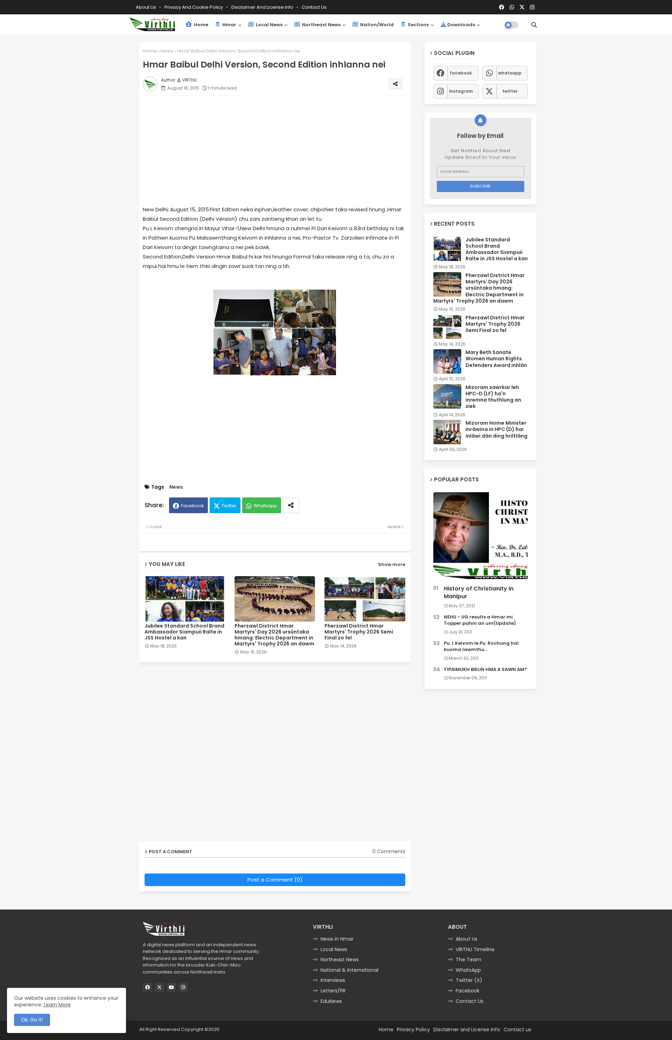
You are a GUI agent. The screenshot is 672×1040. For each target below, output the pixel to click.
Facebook (192, 505)
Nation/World (376, 24)
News (167, 51)
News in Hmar (337, 938)
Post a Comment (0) (274, 879)
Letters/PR (333, 990)
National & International (349, 970)
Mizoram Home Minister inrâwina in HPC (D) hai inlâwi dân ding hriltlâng (496, 429)
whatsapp (510, 73)
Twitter (229, 505)
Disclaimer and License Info (262, 7)
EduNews (331, 1001)
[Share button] (291, 505)
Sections (418, 24)
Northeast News (321, 24)
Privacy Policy (413, 1029)
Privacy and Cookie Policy (194, 7)
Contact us (314, 7)
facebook (461, 73)
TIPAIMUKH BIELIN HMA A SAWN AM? (485, 669)
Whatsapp (265, 505)
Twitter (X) (469, 980)
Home (200, 24)
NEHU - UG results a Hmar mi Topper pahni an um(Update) (480, 620)
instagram (461, 91)
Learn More (57, 1004)
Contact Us (469, 1001)
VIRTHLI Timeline (475, 949)
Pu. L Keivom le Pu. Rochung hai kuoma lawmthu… (481, 646)
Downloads (461, 24)
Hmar (228, 24)
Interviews (333, 980)
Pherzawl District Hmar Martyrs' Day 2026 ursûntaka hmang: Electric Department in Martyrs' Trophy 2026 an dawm (274, 635)
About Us (146, 7)
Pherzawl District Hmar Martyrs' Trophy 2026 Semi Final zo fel (358, 632)
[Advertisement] (282, 150)
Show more (391, 564)
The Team (468, 959)
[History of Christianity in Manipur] (480, 537)
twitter (510, 91)
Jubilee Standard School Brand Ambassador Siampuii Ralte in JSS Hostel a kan (184, 632)
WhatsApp (468, 970)
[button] (534, 25)
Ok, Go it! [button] (32, 1019)
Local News (268, 24)
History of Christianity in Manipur (478, 592)
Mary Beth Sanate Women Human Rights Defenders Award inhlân (496, 358)
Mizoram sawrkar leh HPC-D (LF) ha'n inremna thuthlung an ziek (493, 397)
